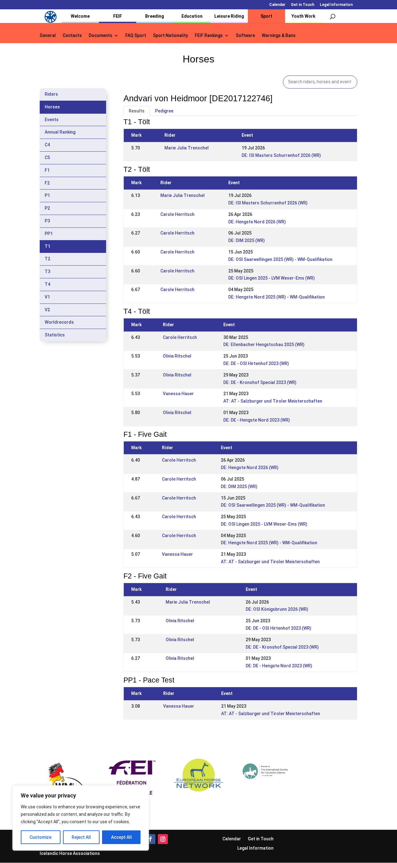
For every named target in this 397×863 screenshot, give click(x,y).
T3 (47, 271)
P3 (47, 220)
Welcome (80, 16)
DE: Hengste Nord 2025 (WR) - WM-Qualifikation (276, 297)
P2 (47, 208)
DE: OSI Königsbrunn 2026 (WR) (277, 609)
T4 (47, 284)
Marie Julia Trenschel (186, 147)
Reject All (81, 837)
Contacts (72, 35)
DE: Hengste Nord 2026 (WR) (257, 221)
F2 (47, 182)
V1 (47, 297)
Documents (100, 35)
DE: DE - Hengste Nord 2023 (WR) (256, 420)
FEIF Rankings (209, 35)
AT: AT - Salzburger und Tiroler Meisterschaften (272, 401)
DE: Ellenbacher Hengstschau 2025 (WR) (264, 344)
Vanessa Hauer (178, 393)
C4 (47, 144)
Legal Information (336, 5)
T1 (47, 246)
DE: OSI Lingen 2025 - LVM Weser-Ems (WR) (271, 278)
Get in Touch (302, 5)
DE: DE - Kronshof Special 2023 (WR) (260, 382)
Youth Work (303, 16)
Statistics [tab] (55, 334)
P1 (47, 195)
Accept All (121, 837)
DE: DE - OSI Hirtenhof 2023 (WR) (256, 363)
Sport (266, 16)
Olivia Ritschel (177, 356)
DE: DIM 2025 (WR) (246, 240)
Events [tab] (52, 119)
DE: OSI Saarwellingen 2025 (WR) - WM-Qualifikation (280, 259)
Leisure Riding (229, 16)
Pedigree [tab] (164, 110)
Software (245, 35)
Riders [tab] (51, 94)
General (48, 35)
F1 (47, 170)
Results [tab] (137, 110)
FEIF (117, 16)
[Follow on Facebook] (150, 839)
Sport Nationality (170, 35)
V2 (47, 309)
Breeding (154, 16)
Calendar (277, 5)
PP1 (49, 233)
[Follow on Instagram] (163, 839)
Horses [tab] (52, 106)
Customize (40, 837)
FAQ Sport (135, 35)
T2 (47, 258)
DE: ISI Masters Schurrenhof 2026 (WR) (281, 155)
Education (192, 16)
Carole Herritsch (177, 214)
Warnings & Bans (279, 35)
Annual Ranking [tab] (60, 132)
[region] (80, 818)
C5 (47, 157)
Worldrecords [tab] (59, 322)
